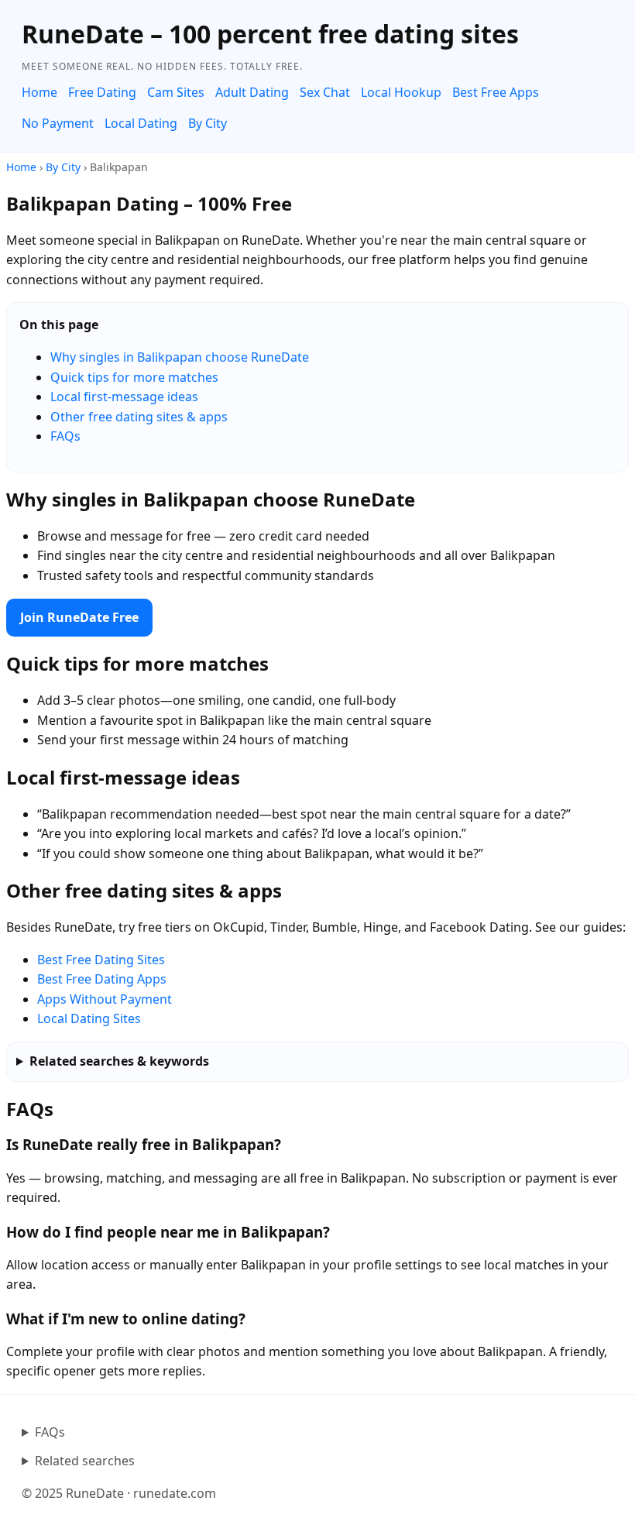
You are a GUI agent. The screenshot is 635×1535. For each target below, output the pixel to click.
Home (39, 92)
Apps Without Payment (104, 999)
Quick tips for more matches (134, 377)
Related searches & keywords (119, 1061)
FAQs (65, 436)
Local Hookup (401, 92)
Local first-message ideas (124, 396)
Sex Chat (325, 92)
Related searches (85, 1460)
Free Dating (102, 92)
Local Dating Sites (89, 1018)
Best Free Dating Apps (101, 978)
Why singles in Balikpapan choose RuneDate (179, 357)
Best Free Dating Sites (101, 959)
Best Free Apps (495, 92)
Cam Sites (175, 92)
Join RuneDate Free (79, 617)
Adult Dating (252, 92)
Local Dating (141, 123)
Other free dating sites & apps (139, 416)
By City (207, 123)
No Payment (58, 123)
